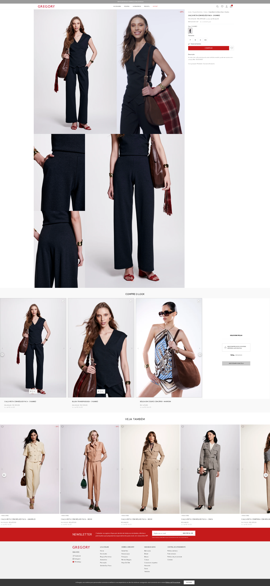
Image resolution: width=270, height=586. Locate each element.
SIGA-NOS (76, 552)
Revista (146, 6)
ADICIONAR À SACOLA (236, 363)
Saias (146, 568)
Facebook (77, 556)
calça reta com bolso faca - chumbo (219, 12)
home (190, 12)
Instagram (77, 559)
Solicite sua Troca (105, 565)
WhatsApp (77, 562)
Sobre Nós (125, 551)
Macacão (147, 565)
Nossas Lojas (126, 554)
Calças (146, 559)
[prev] (2, 355)
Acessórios (137, 6)
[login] (226, 6)
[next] (200, 355)
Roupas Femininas (105, 557)
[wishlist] (222, 6)
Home (102, 551)
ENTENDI (189, 582)
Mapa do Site (126, 562)
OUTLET (155, 6)
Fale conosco (171, 554)
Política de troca (172, 551)
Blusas (146, 557)
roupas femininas (198, 12)
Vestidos (147, 571)
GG (205, 40)
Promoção (103, 562)
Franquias (125, 557)
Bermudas (147, 551)
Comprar (209, 48)
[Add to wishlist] (232, 48)
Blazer (146, 554)
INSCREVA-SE (188, 533)
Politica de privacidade (174, 557)
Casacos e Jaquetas (150, 562)
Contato (170, 559)
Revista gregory (126, 559)
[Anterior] (4, 475)
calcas (206, 12)
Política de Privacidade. (173, 582)
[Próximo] (266, 475)
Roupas (126, 6)
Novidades (117, 6)
